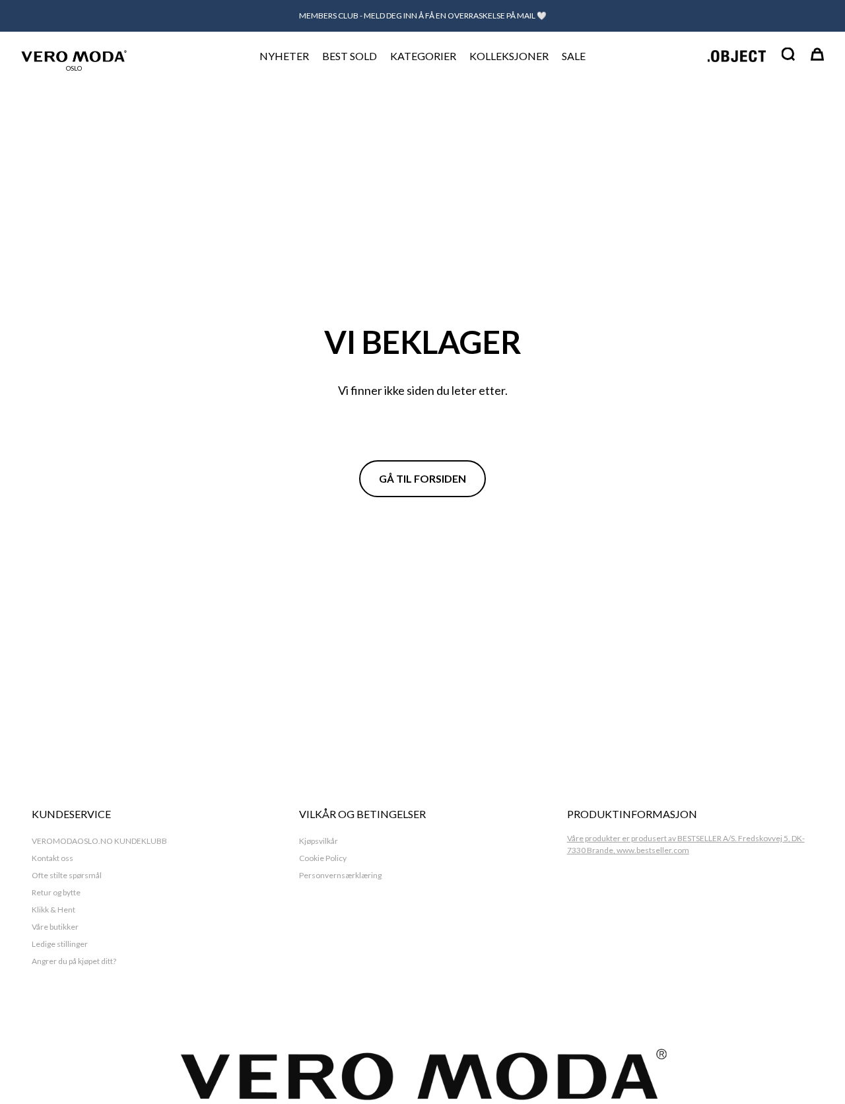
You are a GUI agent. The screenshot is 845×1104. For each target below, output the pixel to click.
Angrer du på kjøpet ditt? (74, 961)
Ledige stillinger (60, 944)
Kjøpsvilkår (318, 841)
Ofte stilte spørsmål (67, 875)
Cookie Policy (323, 858)
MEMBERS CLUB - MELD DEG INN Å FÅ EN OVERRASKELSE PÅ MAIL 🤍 (423, 15)
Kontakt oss (52, 858)
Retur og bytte (56, 892)
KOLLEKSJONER (509, 56)
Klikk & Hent (53, 909)
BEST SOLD (349, 56)
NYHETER (284, 56)
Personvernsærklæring (340, 875)
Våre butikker (55, 927)
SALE (574, 56)
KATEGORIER (423, 56)
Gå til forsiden (422, 478)
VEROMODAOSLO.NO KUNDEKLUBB (99, 841)
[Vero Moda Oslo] (74, 55)
